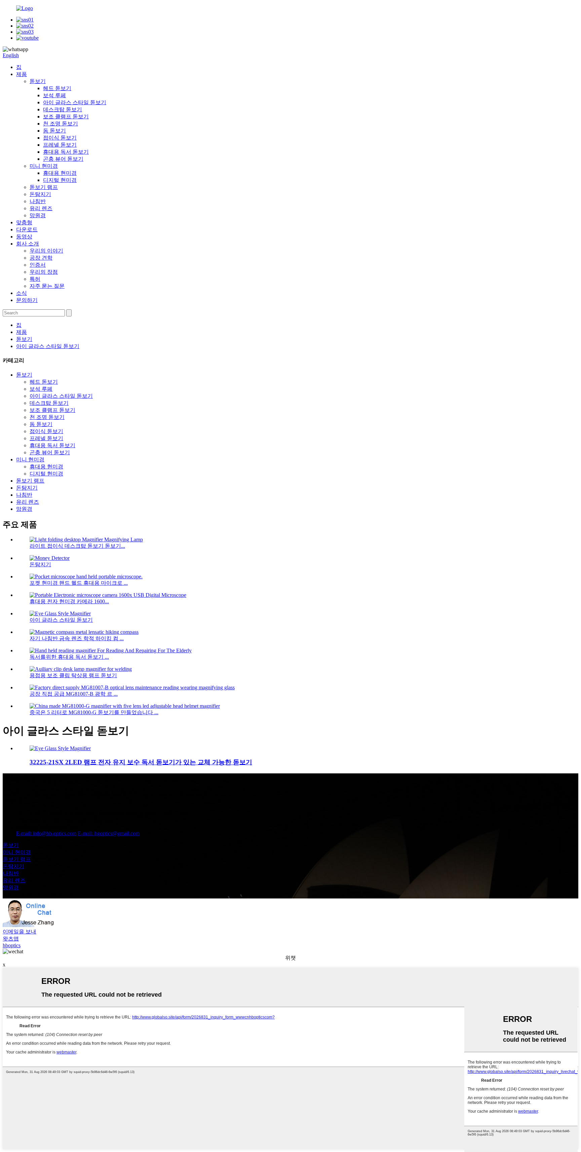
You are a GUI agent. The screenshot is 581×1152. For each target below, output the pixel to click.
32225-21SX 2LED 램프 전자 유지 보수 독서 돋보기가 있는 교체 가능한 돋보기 (141, 762)
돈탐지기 (40, 194)
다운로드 (27, 229)
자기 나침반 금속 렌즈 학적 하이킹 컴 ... (77, 638)
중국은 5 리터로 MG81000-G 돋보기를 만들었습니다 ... (94, 712)
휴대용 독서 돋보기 (66, 152)
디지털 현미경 (60, 180)
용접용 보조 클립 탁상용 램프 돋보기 (73, 675)
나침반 (38, 201)
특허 (35, 279)
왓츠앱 (11, 939)
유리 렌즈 (41, 208)
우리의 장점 (44, 272)
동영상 (24, 236)
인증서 (38, 265)
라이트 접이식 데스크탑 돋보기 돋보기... (77, 546)
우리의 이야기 (46, 251)
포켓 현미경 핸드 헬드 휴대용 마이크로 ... (79, 583)
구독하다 (13, 801)
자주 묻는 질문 (47, 286)
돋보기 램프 (44, 187)
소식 (21, 293)
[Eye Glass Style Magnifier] (60, 748)
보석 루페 (54, 95)
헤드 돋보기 (57, 88)
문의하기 (27, 300)
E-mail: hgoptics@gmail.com (109, 833)
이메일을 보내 (19, 931)
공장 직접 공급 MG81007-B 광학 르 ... (74, 694)
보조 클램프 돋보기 (66, 116)
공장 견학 (41, 258)
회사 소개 (27, 243)
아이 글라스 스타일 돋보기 (74, 102)
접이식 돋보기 (60, 138)
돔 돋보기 (54, 130)
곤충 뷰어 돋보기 (63, 159)
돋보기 (38, 81)
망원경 (38, 215)
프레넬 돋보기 (60, 145)
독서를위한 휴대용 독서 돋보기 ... (69, 657)
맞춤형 (24, 222)
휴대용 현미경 (60, 173)
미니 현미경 (44, 166)
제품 (21, 74)
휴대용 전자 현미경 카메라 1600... (69, 601)
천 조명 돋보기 (60, 123)
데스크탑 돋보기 (62, 109)
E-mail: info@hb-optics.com (46, 833)
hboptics (12, 945)
